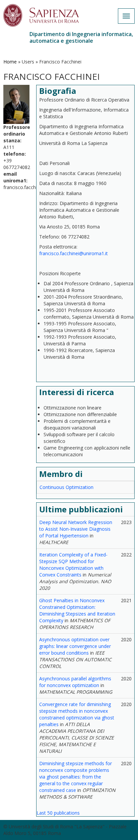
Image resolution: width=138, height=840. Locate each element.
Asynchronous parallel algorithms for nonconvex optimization (75, 681)
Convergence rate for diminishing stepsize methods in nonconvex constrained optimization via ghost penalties (76, 714)
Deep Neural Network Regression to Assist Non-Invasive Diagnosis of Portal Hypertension (75, 529)
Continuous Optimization (66, 487)
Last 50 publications (58, 813)
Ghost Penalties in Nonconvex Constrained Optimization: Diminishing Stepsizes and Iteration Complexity (77, 610)
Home (10, 61)
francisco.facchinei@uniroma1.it (73, 253)
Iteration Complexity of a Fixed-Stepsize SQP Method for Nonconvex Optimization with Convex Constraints (73, 564)
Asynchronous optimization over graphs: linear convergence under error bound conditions (75, 646)
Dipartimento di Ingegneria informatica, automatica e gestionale (81, 37)
